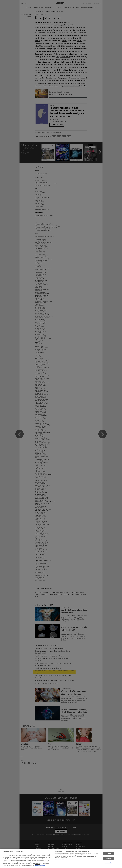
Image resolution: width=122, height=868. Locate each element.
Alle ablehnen (108, 858)
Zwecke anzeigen (108, 863)
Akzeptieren (108, 853)
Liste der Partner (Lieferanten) (61, 859)
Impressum (42, 865)
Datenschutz (37, 865)
